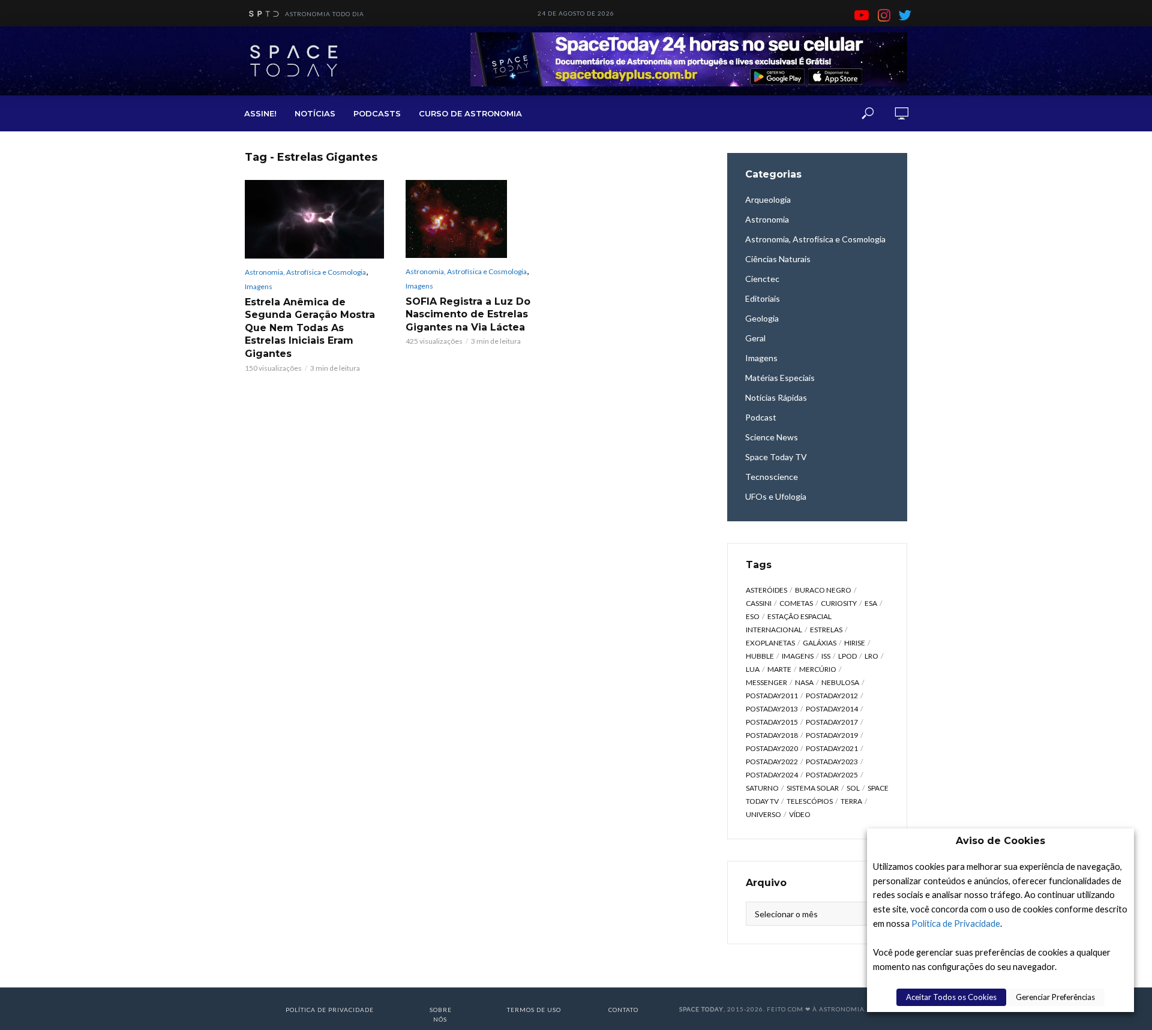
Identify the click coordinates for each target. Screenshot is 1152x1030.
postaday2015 (772, 721)
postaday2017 (832, 721)
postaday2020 (772, 748)
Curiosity (839, 603)
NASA (804, 682)
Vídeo (800, 814)
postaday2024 (772, 774)
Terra (851, 801)
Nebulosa (840, 682)
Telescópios (810, 801)
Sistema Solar (813, 787)
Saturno (762, 787)
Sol (853, 787)
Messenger (766, 682)
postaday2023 (832, 761)
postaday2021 (832, 748)
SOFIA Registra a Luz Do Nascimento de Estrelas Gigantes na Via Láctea (468, 314)
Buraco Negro (823, 589)
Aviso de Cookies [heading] (1000, 840)
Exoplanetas (770, 642)
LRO (871, 655)
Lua (753, 669)
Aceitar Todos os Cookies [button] (951, 997)
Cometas (796, 603)
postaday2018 (772, 735)
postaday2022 (772, 761)
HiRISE (854, 642)
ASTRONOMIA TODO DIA (324, 13)
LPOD (847, 655)
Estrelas (826, 629)
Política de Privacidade (955, 923)
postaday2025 (832, 774)
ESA (871, 603)
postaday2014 (832, 708)
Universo (763, 814)
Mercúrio (817, 669)
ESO (753, 616)
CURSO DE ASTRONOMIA (470, 113)
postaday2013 (772, 708)
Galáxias (819, 642)
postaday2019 (832, 735)
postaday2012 (832, 695)
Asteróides (766, 589)
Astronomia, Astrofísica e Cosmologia (305, 272)
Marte (779, 669)
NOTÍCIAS (315, 113)
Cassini (759, 603)
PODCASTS (377, 113)
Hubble (760, 655)
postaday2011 (772, 695)
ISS (825, 655)
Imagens (258, 286)
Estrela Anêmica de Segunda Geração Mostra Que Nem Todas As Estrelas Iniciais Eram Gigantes (310, 327)
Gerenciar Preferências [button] (1055, 997)
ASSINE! (260, 113)
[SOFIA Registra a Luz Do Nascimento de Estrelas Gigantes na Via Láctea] (475, 219)
